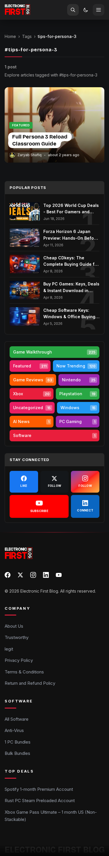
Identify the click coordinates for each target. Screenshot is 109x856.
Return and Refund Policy (30, 683)
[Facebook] (7, 575)
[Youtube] (58, 575)
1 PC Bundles (18, 742)
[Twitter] (20, 575)
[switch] (86, 10)
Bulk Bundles (17, 753)
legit (9, 649)
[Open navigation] (98, 10)
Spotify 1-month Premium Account (39, 789)
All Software (16, 719)
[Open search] (73, 10)
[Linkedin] (46, 575)
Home (10, 36)
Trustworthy (16, 637)
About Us (14, 626)
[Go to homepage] (17, 9)
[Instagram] (33, 575)
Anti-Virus (14, 730)
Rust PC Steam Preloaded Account (40, 800)
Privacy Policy (19, 660)
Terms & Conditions (24, 672)
